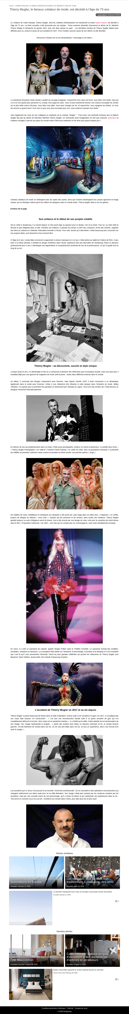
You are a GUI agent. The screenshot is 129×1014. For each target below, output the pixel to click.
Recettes (70, 964)
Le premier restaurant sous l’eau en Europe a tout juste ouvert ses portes (82, 892)
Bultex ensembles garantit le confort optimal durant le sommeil (78, 970)
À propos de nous (81, 1008)
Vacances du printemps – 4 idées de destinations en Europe (35, 880)
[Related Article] (92, 872)
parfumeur (112, 118)
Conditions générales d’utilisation (54, 1008)
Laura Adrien (102, 15)
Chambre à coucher (18, 964)
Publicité (70, 1008)
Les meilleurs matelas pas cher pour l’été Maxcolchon (35, 958)
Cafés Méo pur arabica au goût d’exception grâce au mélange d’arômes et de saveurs (87, 957)
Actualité (70, 886)
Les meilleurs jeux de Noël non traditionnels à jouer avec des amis (90, 880)
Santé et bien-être (59, 973)
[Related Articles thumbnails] (30, 908)
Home (11, 6)
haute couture (101, 23)
